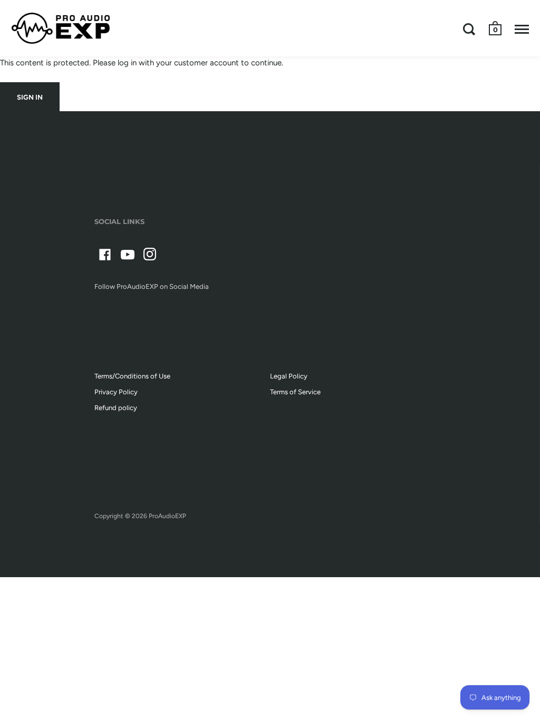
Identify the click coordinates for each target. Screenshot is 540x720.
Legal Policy (288, 376)
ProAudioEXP (167, 516)
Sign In (30, 97)
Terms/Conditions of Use (132, 376)
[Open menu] (522, 29)
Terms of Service (295, 392)
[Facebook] (105, 256)
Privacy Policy (116, 392)
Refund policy (115, 408)
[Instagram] (150, 256)
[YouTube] (127, 256)
